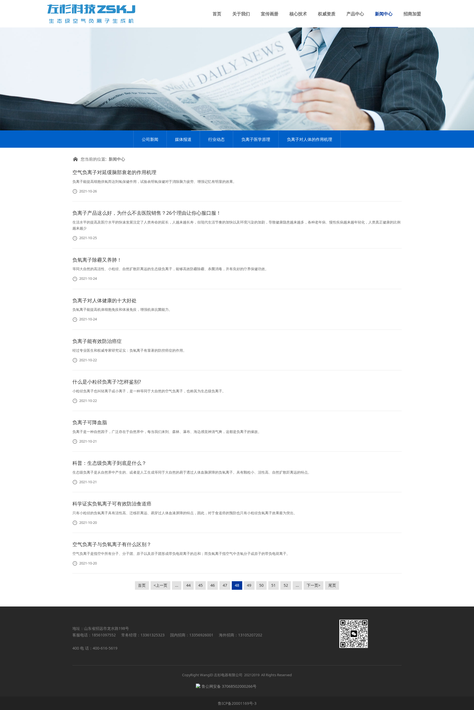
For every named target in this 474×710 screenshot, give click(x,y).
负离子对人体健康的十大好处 (104, 300)
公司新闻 (150, 139)
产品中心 (355, 14)
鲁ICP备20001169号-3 (237, 703)
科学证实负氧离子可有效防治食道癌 (111, 503)
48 (237, 585)
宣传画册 (269, 14)
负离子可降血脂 (89, 422)
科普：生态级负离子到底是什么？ (109, 463)
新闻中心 (384, 14)
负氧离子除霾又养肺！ (97, 259)
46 (212, 585)
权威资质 (326, 14)
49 (249, 585)
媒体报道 (183, 139)
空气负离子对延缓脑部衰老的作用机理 (114, 172)
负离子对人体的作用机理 (309, 139)
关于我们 (241, 14)
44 (188, 585)
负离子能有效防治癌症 (97, 341)
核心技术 (298, 14)
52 (286, 585)
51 (273, 585)
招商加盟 (412, 14)
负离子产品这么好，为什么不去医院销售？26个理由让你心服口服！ (146, 212)
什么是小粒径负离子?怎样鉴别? (106, 381)
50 (261, 585)
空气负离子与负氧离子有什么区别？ (111, 544)
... (176, 585)
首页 (217, 14)
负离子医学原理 (255, 139)
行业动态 (216, 139)
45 (200, 585)
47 (225, 585)
